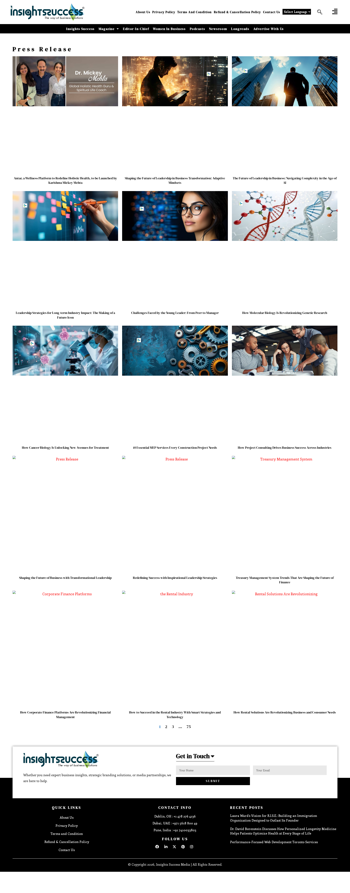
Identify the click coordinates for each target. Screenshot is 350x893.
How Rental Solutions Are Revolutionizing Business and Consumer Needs (285, 712)
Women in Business (169, 29)
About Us (143, 12)
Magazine (107, 29)
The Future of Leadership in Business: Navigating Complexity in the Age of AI (285, 180)
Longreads (240, 29)
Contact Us (271, 12)
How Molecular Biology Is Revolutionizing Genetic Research (284, 312)
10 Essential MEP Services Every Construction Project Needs (175, 447)
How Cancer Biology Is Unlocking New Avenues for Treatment (65, 447)
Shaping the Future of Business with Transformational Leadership (65, 577)
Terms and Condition (194, 12)
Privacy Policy (163, 12)
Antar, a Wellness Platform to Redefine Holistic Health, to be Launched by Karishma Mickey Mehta (65, 180)
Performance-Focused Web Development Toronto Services (274, 842)
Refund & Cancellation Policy (237, 12)
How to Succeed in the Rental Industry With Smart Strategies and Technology (175, 714)
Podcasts (197, 29)
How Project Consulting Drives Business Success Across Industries (284, 447)
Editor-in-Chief (136, 29)
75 (189, 726)
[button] (318, 12)
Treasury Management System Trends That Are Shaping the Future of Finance (285, 579)
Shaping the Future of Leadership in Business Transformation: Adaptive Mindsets (175, 180)
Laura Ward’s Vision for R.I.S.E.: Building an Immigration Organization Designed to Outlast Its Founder (273, 817)
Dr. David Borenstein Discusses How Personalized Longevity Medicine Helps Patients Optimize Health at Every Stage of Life (283, 831)
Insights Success (80, 29)
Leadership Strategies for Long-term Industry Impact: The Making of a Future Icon (65, 314)
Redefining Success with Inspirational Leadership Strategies (175, 577)
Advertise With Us (268, 29)
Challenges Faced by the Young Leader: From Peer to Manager (175, 312)
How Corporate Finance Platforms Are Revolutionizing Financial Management (65, 714)
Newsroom (218, 29)
